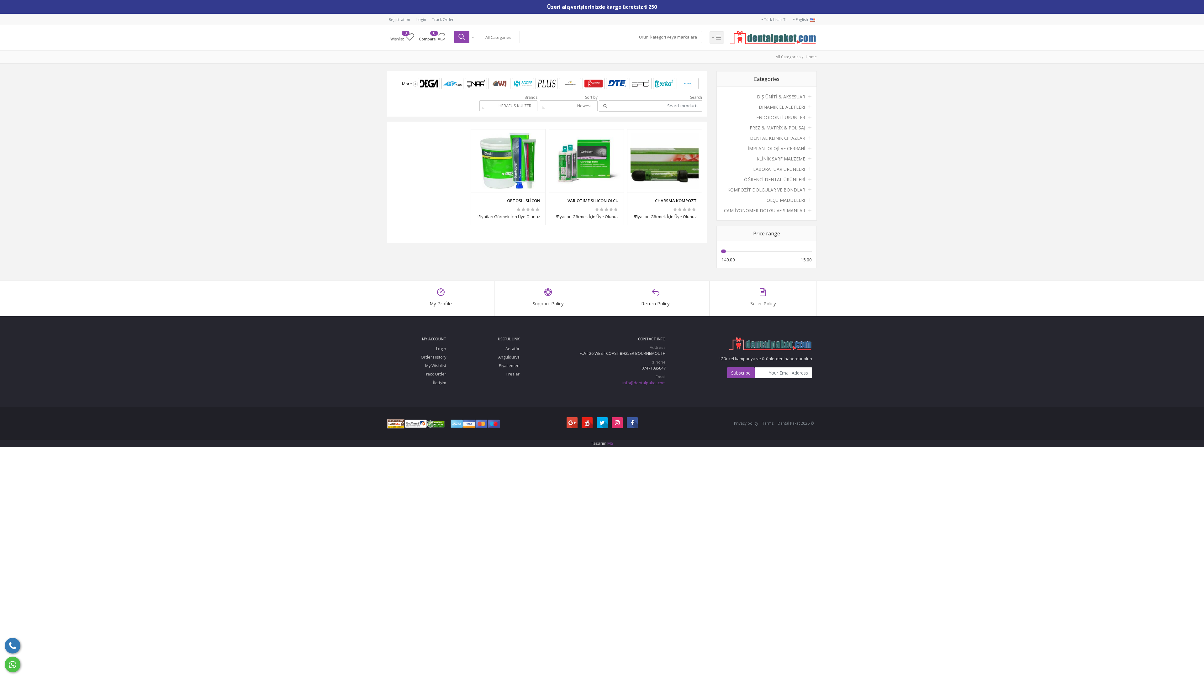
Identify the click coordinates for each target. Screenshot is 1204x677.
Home (811, 57)
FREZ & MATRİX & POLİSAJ (777, 128)
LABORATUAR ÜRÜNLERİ (779, 169)
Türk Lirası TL (775, 19)
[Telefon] (12, 645)
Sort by (591, 97)
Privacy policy (746, 423)
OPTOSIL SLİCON (523, 200)
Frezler (513, 374)
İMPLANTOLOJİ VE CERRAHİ (776, 148)
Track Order (443, 19)
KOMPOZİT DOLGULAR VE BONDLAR (766, 190)
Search (696, 97)
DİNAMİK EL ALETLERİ (782, 107)
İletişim (439, 383)
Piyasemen (509, 365)
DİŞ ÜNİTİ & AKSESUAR (781, 97)
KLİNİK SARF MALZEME (781, 159)
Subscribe (741, 373)
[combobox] (494, 37)
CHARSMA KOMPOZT (676, 200)
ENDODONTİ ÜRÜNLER (780, 117)
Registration (399, 19)
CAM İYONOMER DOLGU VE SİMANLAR (764, 210)
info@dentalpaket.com (644, 383)
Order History (433, 357)
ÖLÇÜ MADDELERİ (786, 200)
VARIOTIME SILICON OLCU (593, 200)
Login (421, 19)
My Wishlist (435, 365)
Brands (531, 97)
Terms (768, 423)
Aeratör (512, 348)
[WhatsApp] (12, 664)
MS (610, 443)
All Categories (788, 57)
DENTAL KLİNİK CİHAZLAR (777, 138)
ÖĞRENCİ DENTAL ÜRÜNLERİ (774, 179)
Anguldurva (509, 357)
